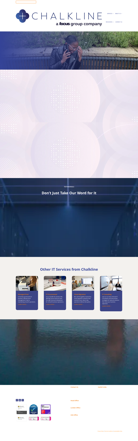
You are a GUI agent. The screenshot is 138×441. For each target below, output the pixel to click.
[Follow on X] (23, 400)
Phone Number (64, 349)
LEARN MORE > (22, 304)
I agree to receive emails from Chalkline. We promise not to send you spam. (81, 355)
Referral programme (76, 397)
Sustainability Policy (118, 431)
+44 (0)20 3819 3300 (76, 389)
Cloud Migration (80, 294)
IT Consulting (106, 294)
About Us (118, 13)
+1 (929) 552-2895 (75, 391)
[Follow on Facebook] (17, 400)
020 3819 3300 (118, 1)
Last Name (93, 342)
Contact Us (118, 22)
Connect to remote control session (80, 396)
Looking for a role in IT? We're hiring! (26, 2)
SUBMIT (65, 360)
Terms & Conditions (108, 431)
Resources (109, 22)
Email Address (94, 349)
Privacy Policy (100, 431)
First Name (63, 342)
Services (109, 13)
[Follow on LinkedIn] (20, 400)
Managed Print (23, 294)
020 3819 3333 (118, 2)
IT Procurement (51, 294)
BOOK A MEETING (24, 60)
